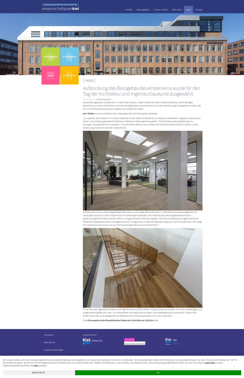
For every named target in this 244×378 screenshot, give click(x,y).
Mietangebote (143, 9)
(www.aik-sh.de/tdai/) (162, 315)
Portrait (128, 9)
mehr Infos (210, 362)
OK (158, 372)
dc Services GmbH (104, 99)
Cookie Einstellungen (53, 349)
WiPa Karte (177, 9)
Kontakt (198, 9)
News (188, 9)
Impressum (49, 334)
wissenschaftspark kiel (60, 7)
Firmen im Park (161, 9)
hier (36, 365)
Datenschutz (49, 342)
